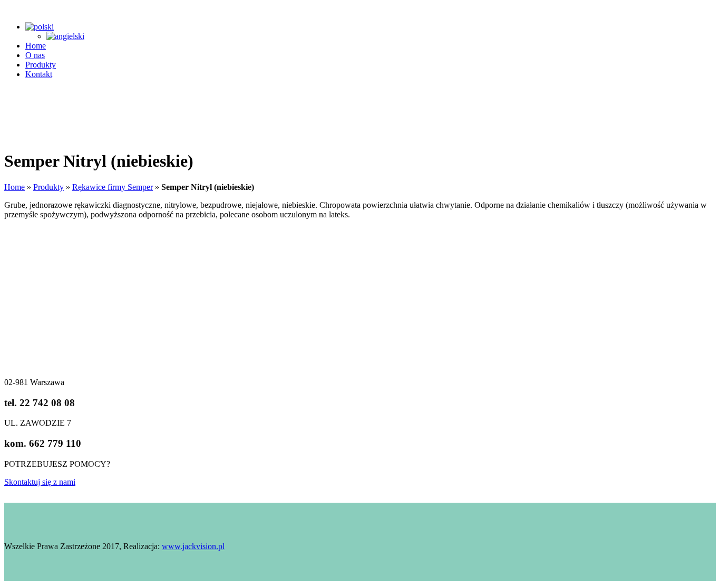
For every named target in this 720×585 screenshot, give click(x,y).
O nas (35, 55)
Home (35, 45)
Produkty (40, 64)
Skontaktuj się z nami (39, 481)
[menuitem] (39, 26)
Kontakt (38, 74)
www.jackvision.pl (193, 546)
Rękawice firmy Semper (112, 187)
